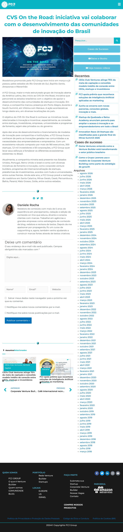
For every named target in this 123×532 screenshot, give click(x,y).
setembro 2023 (87, 281)
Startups (43, 482)
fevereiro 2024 (87, 266)
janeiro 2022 (86, 337)
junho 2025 (86, 216)
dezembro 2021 (88, 340)
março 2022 (86, 331)
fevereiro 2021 (87, 371)
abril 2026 (85, 186)
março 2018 (86, 451)
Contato (74, 496)
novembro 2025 (88, 201)
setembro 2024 (88, 244)
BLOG (12, 494)
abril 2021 (85, 365)
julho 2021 (85, 356)
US (40, 494)
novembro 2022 (88, 312)
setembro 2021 (87, 349)
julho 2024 (85, 250)
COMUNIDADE (16, 491)
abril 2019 (85, 430)
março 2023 (86, 300)
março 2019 (86, 433)
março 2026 (86, 189)
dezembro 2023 (88, 272)
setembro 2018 (87, 442)
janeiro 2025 (86, 232)
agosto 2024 (86, 247)
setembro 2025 (87, 207)
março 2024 (86, 263)
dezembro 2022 (88, 309)
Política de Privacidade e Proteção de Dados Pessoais (33, 518)
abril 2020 (85, 399)
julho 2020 (85, 393)
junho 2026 (86, 179)
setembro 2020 (88, 386)
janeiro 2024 (86, 269)
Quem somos (16, 487)
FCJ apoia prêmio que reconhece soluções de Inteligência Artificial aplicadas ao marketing (56, 379)
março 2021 (86, 368)
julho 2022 (85, 322)
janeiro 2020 (86, 408)
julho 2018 (85, 448)
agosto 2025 (86, 210)
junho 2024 (86, 254)
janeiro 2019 (86, 436)
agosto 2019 (86, 417)
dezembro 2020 (88, 377)
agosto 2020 (86, 390)
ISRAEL (42, 497)
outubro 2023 (87, 278)
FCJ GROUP (15, 478)
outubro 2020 (87, 383)
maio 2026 (85, 183)
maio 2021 (85, 362)
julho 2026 (85, 176)
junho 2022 (86, 325)
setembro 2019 (87, 414)
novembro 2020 (88, 380)
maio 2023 (85, 294)
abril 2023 (85, 297)
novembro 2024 (88, 238)
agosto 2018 (86, 445)
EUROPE (43, 491)
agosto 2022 (86, 318)
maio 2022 (85, 328)
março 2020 (86, 402)
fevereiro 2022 (87, 334)
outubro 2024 (87, 241)
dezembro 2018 (88, 439)
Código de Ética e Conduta (76, 518)
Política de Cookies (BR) (104, 518)
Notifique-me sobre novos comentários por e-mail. (33, 307)
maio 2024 (85, 257)
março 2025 (86, 226)
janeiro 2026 (86, 195)
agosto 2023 (86, 285)
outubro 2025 (87, 204)
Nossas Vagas (77, 493)
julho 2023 (85, 288)
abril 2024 (85, 260)
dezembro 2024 (88, 235)
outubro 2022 (87, 315)
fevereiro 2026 (87, 192)
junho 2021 (85, 359)
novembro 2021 (88, 343)
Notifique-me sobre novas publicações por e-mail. (33, 313)
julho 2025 (85, 213)
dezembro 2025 (88, 198)
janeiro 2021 (86, 374)
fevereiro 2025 (87, 229)
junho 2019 (85, 424)
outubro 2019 (87, 411)
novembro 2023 (88, 275)
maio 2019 (85, 427)
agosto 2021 (86, 352)
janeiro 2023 (86, 306)
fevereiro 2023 (87, 303)
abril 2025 (85, 223)
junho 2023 (86, 291)
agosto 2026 (86, 173)
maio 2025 (85, 220)
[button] (119, 4)
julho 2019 (85, 420)
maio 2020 (85, 396)
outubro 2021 (87, 346)
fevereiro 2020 (87, 405)
